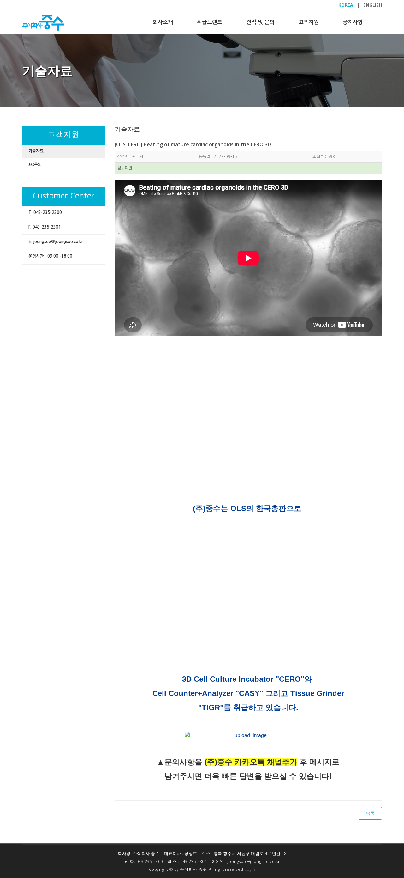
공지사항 (353, 22)
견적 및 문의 (260, 22)
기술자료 (36, 151)
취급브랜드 (209, 22)
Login (249, 869)
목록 (370, 813)
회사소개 (163, 22)
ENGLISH (372, 5)
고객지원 (309, 22)
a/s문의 (35, 164)
